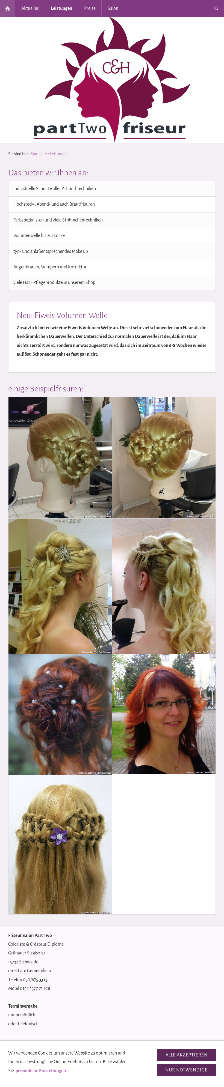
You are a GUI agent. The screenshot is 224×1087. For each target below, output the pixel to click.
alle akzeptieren (187, 1055)
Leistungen (59, 154)
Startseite (39, 154)
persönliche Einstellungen (41, 1071)
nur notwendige (186, 1070)
